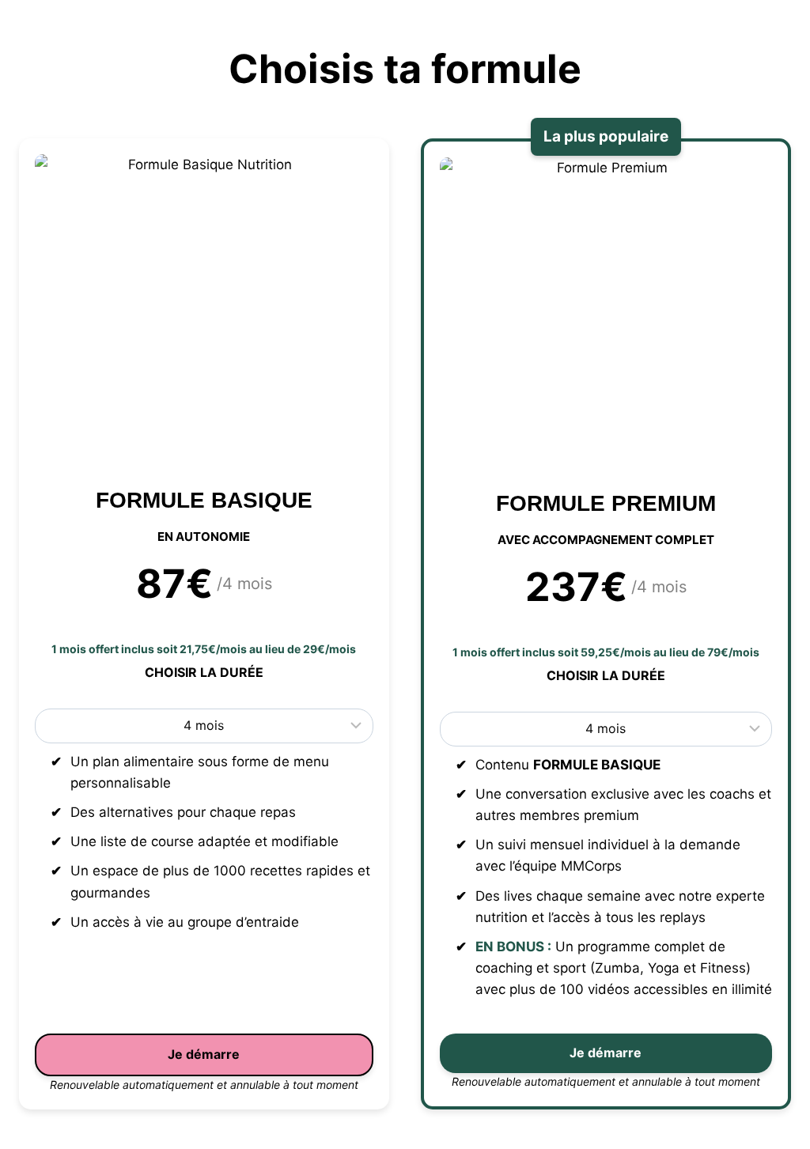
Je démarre (204, 1054)
